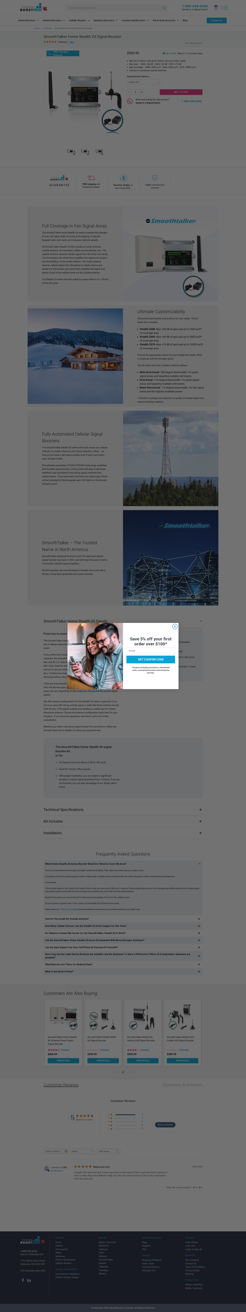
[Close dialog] (174, 626)
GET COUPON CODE (151, 659)
